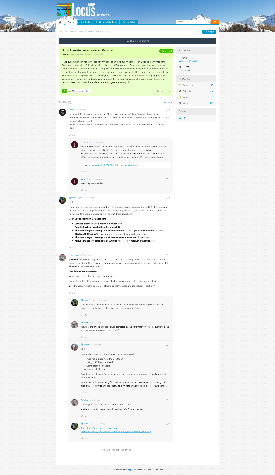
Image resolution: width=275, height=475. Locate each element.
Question (88, 32)
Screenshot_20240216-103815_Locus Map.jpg (114, 165)
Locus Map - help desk (67, 32)
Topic (80, 32)
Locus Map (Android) (103, 32)
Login (215, 22)
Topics (71, 22)
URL (73, 135)
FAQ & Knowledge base (106, 22)
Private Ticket (129, 22)
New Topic (85, 22)
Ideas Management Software (150, 470)
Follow (166, 91)
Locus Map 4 (184, 70)
